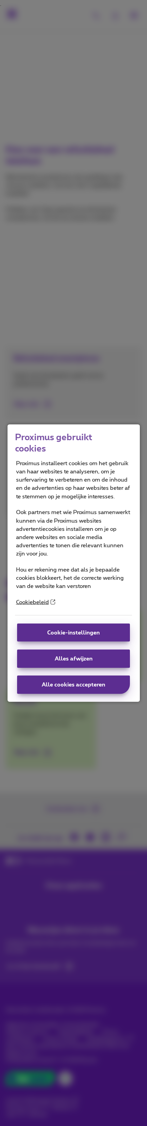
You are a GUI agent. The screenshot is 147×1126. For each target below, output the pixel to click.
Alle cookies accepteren (73, 685)
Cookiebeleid (32, 602)
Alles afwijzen (74, 659)
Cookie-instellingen (73, 632)
